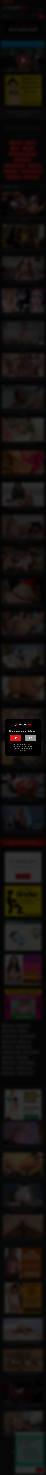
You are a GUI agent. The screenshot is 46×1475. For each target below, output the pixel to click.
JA (16, 738)
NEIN (30, 738)
